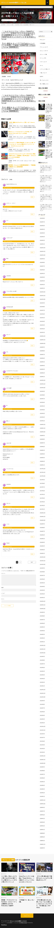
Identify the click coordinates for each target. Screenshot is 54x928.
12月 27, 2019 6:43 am (8, 527)
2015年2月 (42, 593)
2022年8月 (42, 262)
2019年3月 (42, 413)
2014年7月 (42, 619)
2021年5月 (42, 317)
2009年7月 (42, 811)
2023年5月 (42, 229)
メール (3, 593)
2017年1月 (42, 509)
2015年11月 (42, 560)
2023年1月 (42, 244)
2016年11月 (42, 516)
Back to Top (27, 916)
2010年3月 (42, 789)
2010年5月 (42, 781)
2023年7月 (42, 222)
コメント (3, 573)
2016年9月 (42, 523)
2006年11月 (42, 844)
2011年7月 (42, 737)
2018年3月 (42, 457)
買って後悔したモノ (44, 83)
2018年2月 (42, 461)
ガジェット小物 (12, 20)
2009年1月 (42, 829)
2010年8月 (42, 770)
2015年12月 (42, 557)
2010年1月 (42, 796)
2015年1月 (42, 597)
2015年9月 (42, 568)
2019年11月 (42, 384)
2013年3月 (42, 678)
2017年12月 (42, 468)
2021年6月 (42, 314)
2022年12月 (42, 247)
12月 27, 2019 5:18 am (8, 310)
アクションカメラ (44, 47)
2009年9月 (42, 807)
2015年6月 (42, 579)
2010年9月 (42, 767)
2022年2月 (42, 284)
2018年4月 (42, 454)
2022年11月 (42, 251)
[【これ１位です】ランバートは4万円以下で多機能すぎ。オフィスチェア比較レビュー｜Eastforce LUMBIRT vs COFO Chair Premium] (42, 118)
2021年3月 (42, 325)
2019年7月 (42, 398)
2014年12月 (42, 601)
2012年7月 (42, 708)
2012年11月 (42, 693)
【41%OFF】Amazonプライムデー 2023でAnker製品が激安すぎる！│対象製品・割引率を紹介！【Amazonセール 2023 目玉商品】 (22, 155)
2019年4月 (42, 409)
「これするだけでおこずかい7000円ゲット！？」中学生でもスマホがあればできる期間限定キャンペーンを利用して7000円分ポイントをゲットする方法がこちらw (18, 35)
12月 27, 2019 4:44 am (8, 206)
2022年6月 (42, 269)
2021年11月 (42, 295)
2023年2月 (42, 240)
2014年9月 (42, 612)
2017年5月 (42, 494)
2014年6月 (42, 623)
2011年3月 (42, 748)
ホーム (41, 65)
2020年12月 (42, 336)
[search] (52, 7)
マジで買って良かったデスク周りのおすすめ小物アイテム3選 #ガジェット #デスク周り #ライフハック (49, 108)
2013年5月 (42, 671)
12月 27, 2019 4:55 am (8, 224)
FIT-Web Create (23, 922)
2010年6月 (42, 778)
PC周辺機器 (42, 43)
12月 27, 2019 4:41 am (8, 187)
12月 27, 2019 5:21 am (8, 338)
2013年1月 (42, 686)
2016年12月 (42, 512)
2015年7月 (42, 575)
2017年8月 (42, 483)
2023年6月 (42, 225)
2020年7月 (42, 354)
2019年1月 (42, 420)
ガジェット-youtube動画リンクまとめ (18, 920)
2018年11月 (42, 428)
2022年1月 (42, 288)
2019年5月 (42, 406)
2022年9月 (42, 258)
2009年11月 (42, 800)
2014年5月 (42, 627)
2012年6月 (42, 711)
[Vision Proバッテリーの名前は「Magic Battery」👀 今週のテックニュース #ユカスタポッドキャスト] (42, 133)
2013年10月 (42, 652)
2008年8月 (42, 833)
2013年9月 (42, 656)
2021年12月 (42, 291)
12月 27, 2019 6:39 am (8, 487)
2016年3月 (42, 546)
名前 (2, 587)
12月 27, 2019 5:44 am (8, 391)
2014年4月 (42, 630)
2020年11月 (42, 339)
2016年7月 (42, 531)
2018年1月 (42, 465)
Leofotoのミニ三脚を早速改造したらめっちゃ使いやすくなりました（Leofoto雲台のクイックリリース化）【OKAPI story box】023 (21, 144)
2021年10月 (42, 299)
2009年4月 (42, 822)
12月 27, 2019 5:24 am (8, 355)
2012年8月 (42, 704)
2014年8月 (42, 616)
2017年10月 (42, 476)
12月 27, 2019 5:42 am (8, 374)
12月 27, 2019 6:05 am (8, 446)
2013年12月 (42, 645)
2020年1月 (42, 376)
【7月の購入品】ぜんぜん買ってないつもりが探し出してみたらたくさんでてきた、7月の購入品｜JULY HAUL (44, 903)
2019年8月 (42, 395)
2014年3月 (42, 634)
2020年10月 (42, 343)
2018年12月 (42, 424)
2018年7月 (42, 442)
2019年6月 (42, 402)
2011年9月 (42, 733)
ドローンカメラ (43, 61)
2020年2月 (42, 372)
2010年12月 (42, 755)
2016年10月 (42, 520)
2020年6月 (42, 358)
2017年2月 (42, 505)
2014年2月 (42, 638)
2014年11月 (42, 604)
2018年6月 (42, 446)
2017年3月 (42, 501)
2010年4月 (42, 785)
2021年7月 (42, 310)
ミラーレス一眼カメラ (45, 69)
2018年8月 (42, 439)
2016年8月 (42, 527)
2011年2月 (42, 752)
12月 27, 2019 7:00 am (8, 546)
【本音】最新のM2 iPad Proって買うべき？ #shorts (21, 122)
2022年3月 (42, 280)
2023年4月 (42, 233)
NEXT (32, 562)
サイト (2, 598)
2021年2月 (42, 328)
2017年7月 (42, 487)
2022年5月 (42, 273)
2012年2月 (42, 722)
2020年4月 (42, 365)
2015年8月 (42, 571)
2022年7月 (42, 266)
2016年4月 (42, 542)
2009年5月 (42, 818)
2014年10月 (42, 608)
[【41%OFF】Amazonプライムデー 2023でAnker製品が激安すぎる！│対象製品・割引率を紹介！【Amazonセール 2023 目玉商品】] (4, 156)
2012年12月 (42, 689)
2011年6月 (42, 741)
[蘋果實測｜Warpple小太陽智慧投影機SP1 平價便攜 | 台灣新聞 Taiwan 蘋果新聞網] (4, 167)
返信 (32, 197)
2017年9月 (42, 479)
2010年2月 (42, 792)
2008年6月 (42, 836)
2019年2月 (42, 417)
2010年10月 (42, 763)
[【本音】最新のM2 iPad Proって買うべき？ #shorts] (4, 125)
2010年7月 (42, 774)
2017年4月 (42, 498)
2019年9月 (42, 391)
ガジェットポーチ (44, 50)
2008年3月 (42, 840)
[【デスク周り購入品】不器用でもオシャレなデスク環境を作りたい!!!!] (42, 144)
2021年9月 (42, 303)
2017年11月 (42, 472)
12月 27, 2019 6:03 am (8, 424)
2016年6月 (42, 535)
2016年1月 (42, 553)
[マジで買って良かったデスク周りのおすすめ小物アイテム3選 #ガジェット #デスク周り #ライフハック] (42, 107)
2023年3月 (42, 236)
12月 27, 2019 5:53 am (8, 409)
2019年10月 (42, 387)
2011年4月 (42, 744)
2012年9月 (42, 700)
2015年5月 (42, 582)
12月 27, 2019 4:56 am (8, 262)
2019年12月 (42, 380)
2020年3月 (42, 369)
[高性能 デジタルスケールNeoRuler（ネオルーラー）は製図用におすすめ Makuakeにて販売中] (42, 152)
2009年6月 (42, 814)
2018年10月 (42, 431)
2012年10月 (42, 697)
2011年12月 (42, 726)
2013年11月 (42, 649)
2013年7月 (42, 663)
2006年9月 (42, 848)
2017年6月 (42, 490)
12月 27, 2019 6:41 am (8, 506)
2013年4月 (42, 674)
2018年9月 (42, 435)
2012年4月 (42, 715)
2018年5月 (42, 450)
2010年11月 (42, 759)
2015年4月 (42, 586)
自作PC (41, 76)
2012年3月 (42, 719)
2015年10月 (42, 564)
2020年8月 (42, 350)
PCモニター (42, 39)
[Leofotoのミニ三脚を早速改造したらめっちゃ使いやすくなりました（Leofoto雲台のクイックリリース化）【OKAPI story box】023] (4, 145)
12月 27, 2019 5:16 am (8, 294)
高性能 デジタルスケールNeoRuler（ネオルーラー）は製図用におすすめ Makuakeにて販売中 (49, 154)
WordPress (4, 924)
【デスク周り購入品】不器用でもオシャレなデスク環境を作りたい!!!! (49, 144)
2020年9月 (42, 347)
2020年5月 (42, 361)
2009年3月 (42, 825)
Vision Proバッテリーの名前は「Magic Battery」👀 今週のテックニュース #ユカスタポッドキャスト (49, 135)
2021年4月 (42, 321)
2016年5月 (42, 538)
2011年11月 (42, 730)
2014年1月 (42, 641)
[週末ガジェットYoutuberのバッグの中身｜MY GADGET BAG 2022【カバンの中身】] (4, 134)
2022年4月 (42, 277)
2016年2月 (42, 549)
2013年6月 (42, 667)
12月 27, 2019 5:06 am (8, 279)
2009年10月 (42, 803)
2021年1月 (42, 332)
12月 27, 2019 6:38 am (8, 472)
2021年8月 (42, 306)
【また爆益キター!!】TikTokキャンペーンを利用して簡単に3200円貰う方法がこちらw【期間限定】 (18, 45)
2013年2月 (42, 682)
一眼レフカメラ (43, 72)
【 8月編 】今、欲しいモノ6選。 (26, 901)
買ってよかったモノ (44, 80)
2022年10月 (42, 255)
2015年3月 (42, 590)
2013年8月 (42, 660)
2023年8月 (42, 218)
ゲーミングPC (43, 58)
